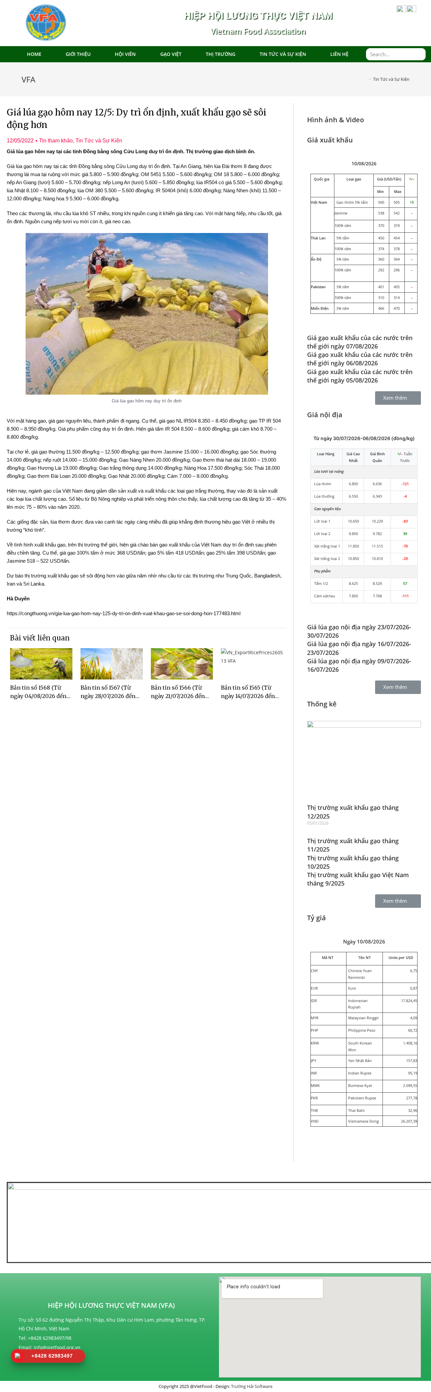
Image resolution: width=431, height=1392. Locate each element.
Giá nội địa (324, 414)
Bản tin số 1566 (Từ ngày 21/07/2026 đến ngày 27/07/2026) (178, 696)
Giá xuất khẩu (330, 139)
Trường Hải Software (251, 1386)
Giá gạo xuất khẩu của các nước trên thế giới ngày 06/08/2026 (359, 359)
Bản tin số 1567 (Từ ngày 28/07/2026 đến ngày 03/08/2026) (107, 696)
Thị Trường (220, 54)
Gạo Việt (170, 54)
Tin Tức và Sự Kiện (283, 54)
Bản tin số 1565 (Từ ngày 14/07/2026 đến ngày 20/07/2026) (248, 696)
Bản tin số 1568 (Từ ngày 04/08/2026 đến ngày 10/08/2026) (38, 696)
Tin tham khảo (56, 140)
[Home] (364, 79)
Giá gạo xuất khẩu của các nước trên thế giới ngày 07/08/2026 (359, 342)
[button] (398, 398)
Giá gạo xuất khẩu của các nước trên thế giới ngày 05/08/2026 (359, 376)
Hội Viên (125, 54)
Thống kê (322, 703)
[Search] (419, 54)
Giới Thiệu (78, 54)
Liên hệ (339, 54)
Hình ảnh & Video (335, 119)
